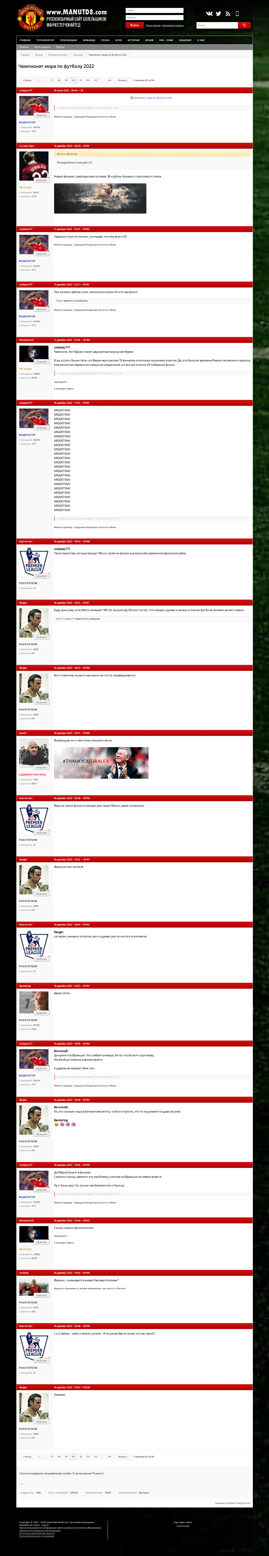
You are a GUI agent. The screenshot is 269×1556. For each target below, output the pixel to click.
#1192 (86, 924)
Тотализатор (45, 40)
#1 (82, 90)
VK (209, 13)
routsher (24, 1272)
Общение (185, 40)
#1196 (86, 1164)
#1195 (86, 1099)
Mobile (237, 13)
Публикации (68, 40)
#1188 (86, 667)
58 (59, 80)
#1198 (86, 1272)
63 (95, 80)
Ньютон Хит (25, 541)
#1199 (86, 1326)
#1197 (86, 1220)
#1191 (86, 859)
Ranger (59, 300)
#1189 (86, 733)
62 (88, 80)
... (45, 80)
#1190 (86, 798)
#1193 (86, 985)
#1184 (86, 339)
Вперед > (123, 80)
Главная (25, 40)
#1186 (86, 541)
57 (52, 80)
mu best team (26, 145)
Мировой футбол (58, 54)
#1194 (86, 1043)
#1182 (86, 229)
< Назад (27, 80)
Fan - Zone (166, 40)
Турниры (78, 54)
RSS (228, 13)
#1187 (86, 602)
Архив (149, 40)
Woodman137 (26, 339)
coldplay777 (25, 90)
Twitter (218, 13)
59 (66, 80)
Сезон (105, 40)
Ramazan (144, 1492)
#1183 (86, 284)
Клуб (118, 40)
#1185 (86, 402)
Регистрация (153, 25)
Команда (89, 40)
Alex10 (59, 618)
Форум (60, 47)
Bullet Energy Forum (239, 1503)
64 (109, 80)
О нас (201, 40)
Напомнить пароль (173, 25)
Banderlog (25, 985)
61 (81, 80)
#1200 (86, 1387)
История (133, 40)
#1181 (86, 145)
